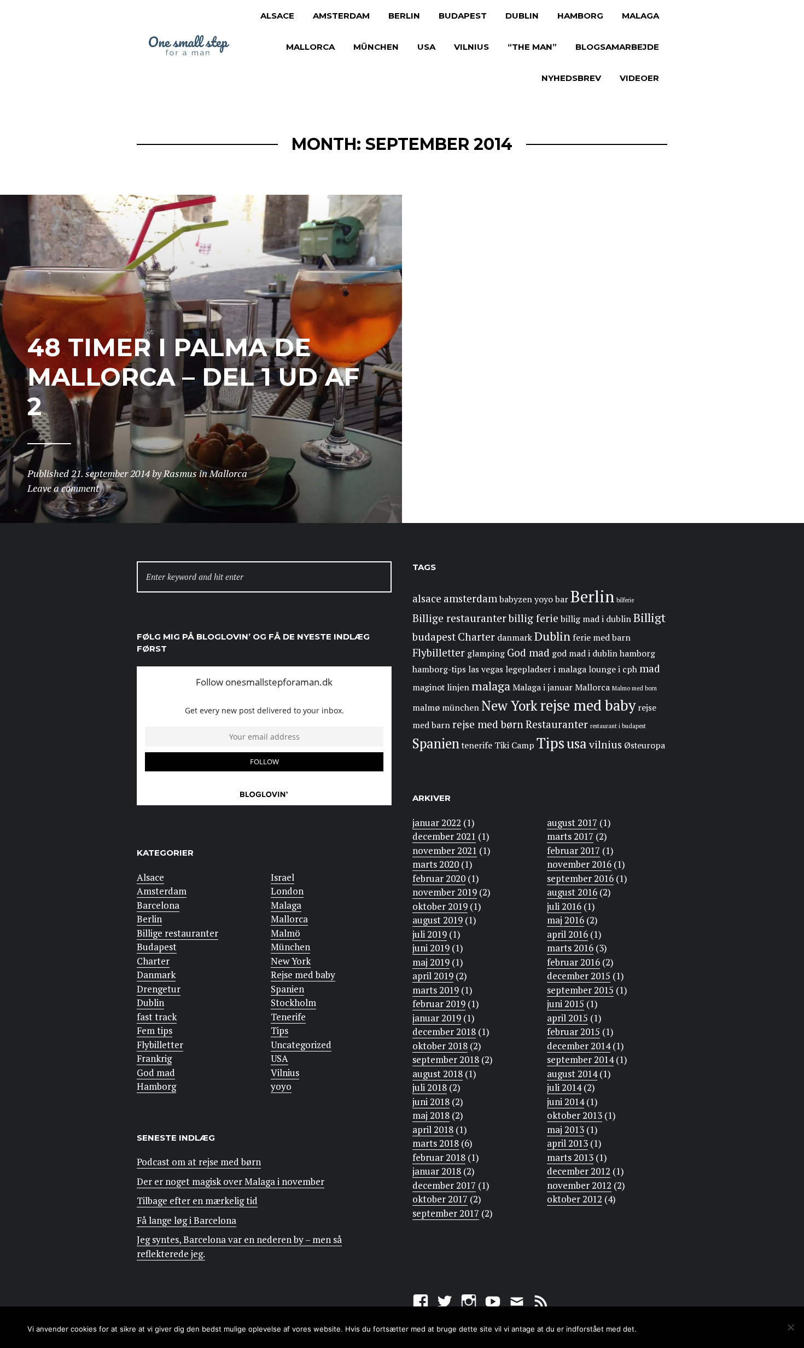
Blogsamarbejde (617, 47)
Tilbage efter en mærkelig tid (197, 1200)
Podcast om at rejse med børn (199, 1161)
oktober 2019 (440, 906)
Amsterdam (341, 15)
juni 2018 (431, 1101)
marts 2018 (435, 1143)
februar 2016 (573, 962)
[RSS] (541, 1300)
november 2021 (444, 850)
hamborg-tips (439, 669)
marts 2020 (435, 864)
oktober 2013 (574, 1115)
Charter (153, 961)
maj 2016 (565, 920)
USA (426, 47)
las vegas (485, 669)
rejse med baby (588, 705)
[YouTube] (493, 1300)
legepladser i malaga (545, 669)
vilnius (605, 744)
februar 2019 (438, 1003)
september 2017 (445, 1213)
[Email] (517, 1300)
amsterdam (470, 598)
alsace (426, 598)
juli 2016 (564, 906)
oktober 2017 (440, 1199)
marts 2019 (435, 990)
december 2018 (444, 1031)
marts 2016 (570, 948)
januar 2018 (436, 1171)
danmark (514, 637)
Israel (282, 877)
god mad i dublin (584, 653)
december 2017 (444, 1185)
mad (649, 668)
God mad (156, 1072)
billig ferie (533, 618)
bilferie (625, 600)
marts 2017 (570, 836)
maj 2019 (431, 962)
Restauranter (557, 724)
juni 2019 (431, 948)
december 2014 (578, 1045)
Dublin (522, 15)
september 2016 (580, 878)
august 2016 (572, 892)
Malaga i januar (542, 687)
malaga (490, 686)
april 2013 (567, 1143)
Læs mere (733, 1327)
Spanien (287, 989)
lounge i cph (613, 669)
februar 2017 (573, 850)
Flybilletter (160, 1044)
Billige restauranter (177, 933)
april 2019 (432, 975)
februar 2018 (438, 1157)
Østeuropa (644, 745)
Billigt (649, 617)
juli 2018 (429, 1087)
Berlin (404, 15)
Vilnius (471, 47)
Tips (279, 1030)
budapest (434, 637)
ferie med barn (602, 637)
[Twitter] (444, 1300)
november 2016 (579, 864)
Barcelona (158, 905)
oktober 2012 (574, 1199)
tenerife (477, 745)
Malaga (640, 15)
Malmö (285, 933)
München (376, 47)
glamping (486, 653)
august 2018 (437, 1073)
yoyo (281, 1086)
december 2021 (444, 836)
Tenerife (288, 1016)
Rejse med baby (303, 974)
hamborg (637, 653)
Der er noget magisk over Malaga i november (230, 1181)
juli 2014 (564, 1087)
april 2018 (432, 1129)
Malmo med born (634, 688)
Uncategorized (301, 1044)
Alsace (277, 15)
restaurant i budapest (618, 726)
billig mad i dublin (596, 619)
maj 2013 (565, 1129)
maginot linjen (440, 687)
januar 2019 (436, 1018)
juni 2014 (565, 1101)
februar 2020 (438, 878)
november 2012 (579, 1185)
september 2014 (580, 1059)
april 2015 (567, 1018)
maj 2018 (431, 1115)
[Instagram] (469, 1300)
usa (577, 743)
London (287, 891)
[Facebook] (420, 1300)
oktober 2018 (440, 1045)
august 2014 (572, 1073)
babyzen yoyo (526, 599)
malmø (426, 707)
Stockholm (293, 1002)
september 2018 (445, 1059)
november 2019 (444, 892)
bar (561, 599)
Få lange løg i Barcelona (186, 1220)
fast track (157, 1016)
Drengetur (158, 989)
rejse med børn (487, 724)
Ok (663, 1327)
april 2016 (567, 934)
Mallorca (310, 47)
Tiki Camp (514, 745)
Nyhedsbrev (571, 78)
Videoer (639, 78)
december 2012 (578, 1171)
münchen (460, 707)
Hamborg (580, 15)
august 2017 (572, 822)
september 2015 (580, 990)
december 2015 (578, 975)
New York (291, 961)
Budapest (463, 15)
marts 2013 (570, 1157)
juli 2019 (429, 934)
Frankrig (154, 1058)
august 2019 (437, 920)
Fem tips (154, 1030)
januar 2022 (436, 822)
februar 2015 (573, 1031)
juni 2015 (565, 1003)
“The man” (532, 47)
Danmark (156, 974)
